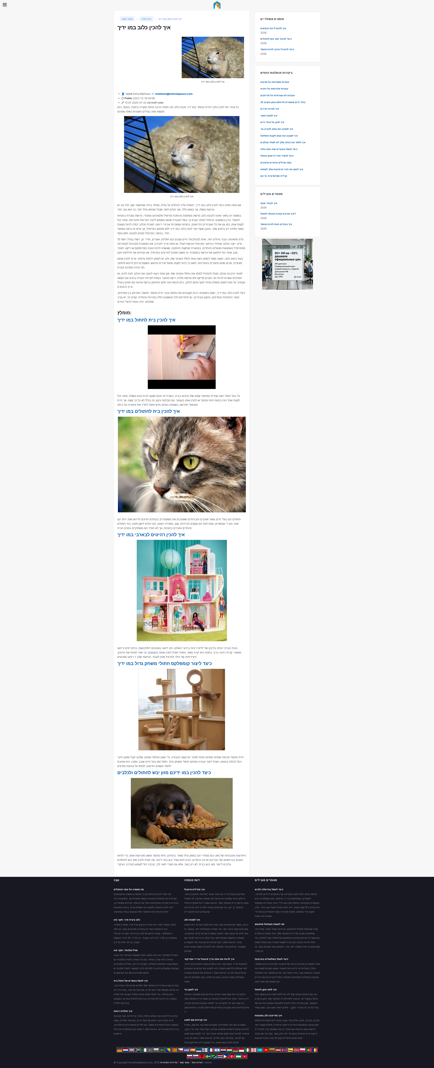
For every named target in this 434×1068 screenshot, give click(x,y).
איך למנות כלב (192, 919)
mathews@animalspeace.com (174, 93)
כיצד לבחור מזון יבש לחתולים (276, 38)
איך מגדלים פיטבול (194, 889)
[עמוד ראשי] (217, 4)
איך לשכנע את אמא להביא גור (276, 129)
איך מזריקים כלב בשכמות (268, 1015)
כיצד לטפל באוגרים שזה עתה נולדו (279, 149)
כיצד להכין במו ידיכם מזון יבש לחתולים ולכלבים (164, 772)
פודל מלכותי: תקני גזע (125, 950)
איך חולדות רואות (123, 1011)
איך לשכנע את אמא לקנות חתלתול (279, 135)
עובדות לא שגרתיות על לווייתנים (277, 95)
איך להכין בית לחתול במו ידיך (146, 320)
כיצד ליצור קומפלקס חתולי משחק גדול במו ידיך (164, 663)
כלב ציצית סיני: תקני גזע (127, 919)
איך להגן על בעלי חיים (272, 122)
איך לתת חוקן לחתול (266, 989)
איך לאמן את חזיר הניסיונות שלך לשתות (281, 169)
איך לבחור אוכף (268, 203)
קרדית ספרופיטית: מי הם (273, 176)
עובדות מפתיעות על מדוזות (274, 82)
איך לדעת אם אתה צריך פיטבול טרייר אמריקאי (209, 959)
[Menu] (5, 5)
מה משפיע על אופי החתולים (129, 889)
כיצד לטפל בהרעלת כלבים (269, 889)
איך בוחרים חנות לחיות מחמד (276, 224)
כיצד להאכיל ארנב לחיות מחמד (277, 49)
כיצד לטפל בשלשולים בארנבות (271, 959)
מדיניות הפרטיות (168, 1062)
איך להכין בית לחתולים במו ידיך (148, 411)
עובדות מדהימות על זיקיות (274, 88)
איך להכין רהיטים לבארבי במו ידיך (151, 534)
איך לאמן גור (191, 989)
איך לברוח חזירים (269, 108)
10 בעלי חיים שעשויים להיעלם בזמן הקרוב (282, 102)
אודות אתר (196, 1062)
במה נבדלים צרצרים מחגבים (275, 162)
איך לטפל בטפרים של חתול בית (131, 980)
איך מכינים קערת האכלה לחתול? (278, 213)
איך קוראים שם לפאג (195, 1020)
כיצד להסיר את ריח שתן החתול (277, 155)
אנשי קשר (184, 1062)
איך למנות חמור (268, 115)
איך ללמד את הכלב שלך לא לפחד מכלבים (283, 142)
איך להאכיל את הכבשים (273, 28)
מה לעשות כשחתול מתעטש (269, 924)
